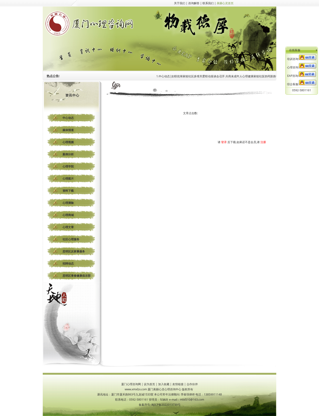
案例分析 (68, 154)
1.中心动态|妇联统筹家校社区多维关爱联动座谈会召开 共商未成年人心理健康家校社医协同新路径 (212, 76)
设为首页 (149, 384)
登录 (224, 142)
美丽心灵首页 (225, 3)
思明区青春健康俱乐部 (77, 276)
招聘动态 (68, 263)
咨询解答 (193, 3)
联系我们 (208, 3)
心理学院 (68, 166)
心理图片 (68, 178)
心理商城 (68, 215)
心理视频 (68, 142)
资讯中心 (72, 95)
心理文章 (68, 227)
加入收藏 (163, 384)
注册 (263, 142)
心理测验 (68, 203)
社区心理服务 (71, 239)
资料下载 (68, 191)
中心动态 (68, 118)
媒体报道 (68, 130)
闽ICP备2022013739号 (166, 405)
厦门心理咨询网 (131, 384)
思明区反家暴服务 (74, 251)
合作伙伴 (192, 384)
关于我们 (179, 3)
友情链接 (178, 384)
